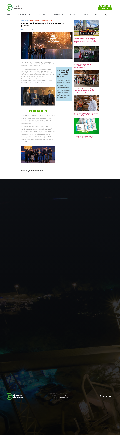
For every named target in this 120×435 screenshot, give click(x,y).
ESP (96, 14)
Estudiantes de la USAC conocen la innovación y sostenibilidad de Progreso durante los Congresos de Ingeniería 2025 (86, 41)
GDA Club (72, 14)
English (26, 20)
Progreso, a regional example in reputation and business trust (83, 137)
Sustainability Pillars (24, 14)
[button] (100, 6)
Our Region (42, 14)
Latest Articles (58, 14)
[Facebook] (100, 396)
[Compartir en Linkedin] (46, 111)
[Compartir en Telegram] (34, 111)
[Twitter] (103, 396)
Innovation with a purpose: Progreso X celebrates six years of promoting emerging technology (85, 90)
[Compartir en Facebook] (38, 111)
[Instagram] (107, 396)
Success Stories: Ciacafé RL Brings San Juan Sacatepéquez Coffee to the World (86, 114)
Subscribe (85, 14)
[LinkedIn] (110, 396)
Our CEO (9, 14)
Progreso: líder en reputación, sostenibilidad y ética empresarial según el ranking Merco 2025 (86, 66)
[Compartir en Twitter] (42, 111)
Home (22, 20)
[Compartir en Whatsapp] (30, 111)
